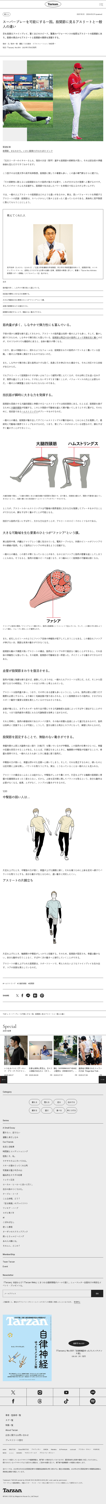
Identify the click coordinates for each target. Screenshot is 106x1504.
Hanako (54, 1449)
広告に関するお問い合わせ (17, 1435)
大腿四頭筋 (16, 407)
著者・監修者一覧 (13, 1415)
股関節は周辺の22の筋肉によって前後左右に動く (75, 337)
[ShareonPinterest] (42, 995)
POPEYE (96, 1449)
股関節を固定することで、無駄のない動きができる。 (23, 312)
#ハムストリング (9, 983)
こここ (11, 1453)
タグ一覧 (9, 1420)
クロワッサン (36, 1449)
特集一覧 (9, 1425)
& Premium (63, 1449)
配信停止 (77, 1302)
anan (4, 1449)
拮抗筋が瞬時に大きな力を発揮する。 (17, 294)
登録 (97, 1293)
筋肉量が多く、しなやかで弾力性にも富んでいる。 (22, 288)
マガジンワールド (31, 1453)
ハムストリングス (29, 411)
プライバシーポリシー (47, 1453)
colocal (73, 1449)
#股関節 (31, 983)
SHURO (19, 1453)
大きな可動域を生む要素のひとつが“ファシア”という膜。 (24, 300)
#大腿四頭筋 (21, 983)
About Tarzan (12, 1430)
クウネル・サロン (85, 1449)
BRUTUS (12, 1449)
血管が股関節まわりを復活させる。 (16, 306)
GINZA (45, 1449)
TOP (4, 1014)
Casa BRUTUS (23, 1449)
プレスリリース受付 (14, 1440)
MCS (4, 1453)
